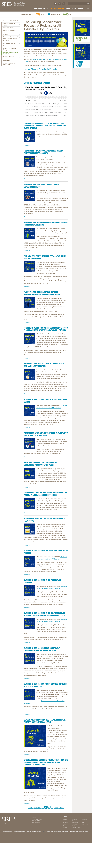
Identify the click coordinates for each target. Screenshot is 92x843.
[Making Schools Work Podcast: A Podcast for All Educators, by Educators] (46, 39)
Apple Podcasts (36, 59)
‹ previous (37, 807)
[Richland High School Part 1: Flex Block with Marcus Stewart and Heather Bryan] (29, 529)
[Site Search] (88, 3)
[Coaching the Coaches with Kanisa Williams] (35, 778)
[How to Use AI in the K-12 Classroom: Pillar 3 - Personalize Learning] (29, 590)
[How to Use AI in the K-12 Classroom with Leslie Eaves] (29, 694)
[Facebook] (55, 3)
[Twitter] (59, 3)
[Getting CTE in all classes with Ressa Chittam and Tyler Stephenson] (29, 136)
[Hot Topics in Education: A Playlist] (82, 28)
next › (56, 807)
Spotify (45, 59)
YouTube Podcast (54, 59)
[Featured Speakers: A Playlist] (82, 52)
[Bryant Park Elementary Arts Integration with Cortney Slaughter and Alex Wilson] (29, 443)
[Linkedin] (63, 3)
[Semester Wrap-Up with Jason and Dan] (35, 736)
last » (61, 807)
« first (30, 807)
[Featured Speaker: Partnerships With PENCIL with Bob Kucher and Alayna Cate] (29, 473)
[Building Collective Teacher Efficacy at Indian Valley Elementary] (29, 266)
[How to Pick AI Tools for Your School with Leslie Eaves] (29, 410)
